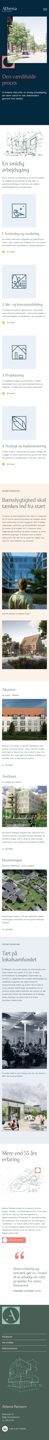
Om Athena (7, 1343)
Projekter (7, 1337)
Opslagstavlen (9, 1348)
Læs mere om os (15, 1240)
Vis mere (11, 252)
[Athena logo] (9, 9)
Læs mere (9, 765)
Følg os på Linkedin (17, 1429)
